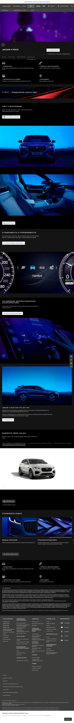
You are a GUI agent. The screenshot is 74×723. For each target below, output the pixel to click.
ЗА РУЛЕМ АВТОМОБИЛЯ (51, 638)
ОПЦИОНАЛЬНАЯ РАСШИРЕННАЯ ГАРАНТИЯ (37, 660)
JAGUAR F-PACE (6, 621)
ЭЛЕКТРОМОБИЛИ (6, 639)
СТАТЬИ (48, 625)
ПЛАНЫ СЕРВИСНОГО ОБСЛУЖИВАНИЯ (36, 636)
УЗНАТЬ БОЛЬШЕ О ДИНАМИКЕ (14, 313)
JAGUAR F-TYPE (6, 627)
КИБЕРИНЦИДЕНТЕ (7, 695)
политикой (48, 715)
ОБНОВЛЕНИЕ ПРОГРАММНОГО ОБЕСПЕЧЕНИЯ (35, 642)
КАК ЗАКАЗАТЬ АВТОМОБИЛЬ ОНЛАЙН (23, 640)
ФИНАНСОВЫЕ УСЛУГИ (21, 633)
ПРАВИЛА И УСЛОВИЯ (7, 678)
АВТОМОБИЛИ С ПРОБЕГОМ (22, 660)
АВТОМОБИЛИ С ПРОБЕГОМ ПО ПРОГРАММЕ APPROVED (23, 625)
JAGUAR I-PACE (6, 625)
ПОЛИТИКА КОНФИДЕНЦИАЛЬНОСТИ (10, 683)
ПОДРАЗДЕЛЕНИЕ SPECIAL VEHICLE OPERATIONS (8, 630)
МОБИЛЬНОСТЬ (35, 621)
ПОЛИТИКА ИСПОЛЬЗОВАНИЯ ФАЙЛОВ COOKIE (13, 686)
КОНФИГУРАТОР (54, 50)
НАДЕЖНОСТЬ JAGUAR (51, 629)
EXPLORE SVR (9, 419)
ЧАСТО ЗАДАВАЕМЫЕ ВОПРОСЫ (36, 649)
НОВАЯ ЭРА (5, 641)
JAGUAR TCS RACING (50, 623)
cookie (15, 715)
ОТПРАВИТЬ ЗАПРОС (36, 668)
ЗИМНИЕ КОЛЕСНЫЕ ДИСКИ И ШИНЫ (38, 652)
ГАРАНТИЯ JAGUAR (36, 657)
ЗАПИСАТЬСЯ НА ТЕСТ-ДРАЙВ (23, 642)
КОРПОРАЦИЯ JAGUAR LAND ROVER (10, 692)
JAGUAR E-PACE (6, 623)
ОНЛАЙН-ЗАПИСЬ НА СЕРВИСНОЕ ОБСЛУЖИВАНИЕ (38, 639)
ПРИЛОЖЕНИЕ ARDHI (50, 627)
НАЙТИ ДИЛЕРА (35, 670)
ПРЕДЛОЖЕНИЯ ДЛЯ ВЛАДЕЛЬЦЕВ (21, 628)
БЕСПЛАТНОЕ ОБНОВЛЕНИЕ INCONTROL (38, 646)
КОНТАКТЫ (19, 654)
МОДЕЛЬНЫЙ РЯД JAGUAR (8, 632)
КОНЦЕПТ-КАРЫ (49, 631)
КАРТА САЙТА (6, 689)
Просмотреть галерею (12, 117)
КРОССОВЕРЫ (6, 635)
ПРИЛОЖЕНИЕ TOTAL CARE (37, 623)
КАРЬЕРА (5, 675)
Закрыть (68, 719)
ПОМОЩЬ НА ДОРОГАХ (36, 666)
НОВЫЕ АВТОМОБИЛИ (21, 623)
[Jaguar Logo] (6, 6)
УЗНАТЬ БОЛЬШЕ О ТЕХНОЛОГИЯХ (15, 243)
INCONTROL (34, 625)
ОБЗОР (18, 651)
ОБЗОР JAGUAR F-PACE (11, 554)
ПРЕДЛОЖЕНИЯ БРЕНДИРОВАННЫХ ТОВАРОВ (23, 631)
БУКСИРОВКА (6, 637)
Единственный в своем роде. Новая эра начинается (37, 1)
